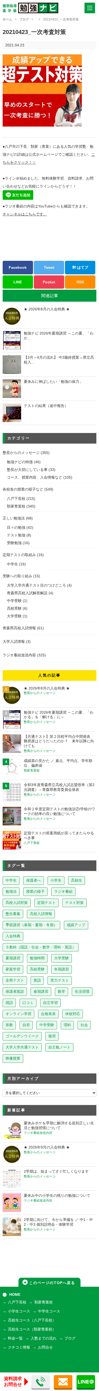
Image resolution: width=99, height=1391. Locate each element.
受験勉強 (14, 543)
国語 (9, 1003)
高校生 (76, 880)
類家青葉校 (16, 506)
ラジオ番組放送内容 (19, 655)
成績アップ (76, 925)
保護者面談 (15, 992)
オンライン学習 (18, 1014)
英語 (37, 980)
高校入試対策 (17, 903)
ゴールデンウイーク (22, 1036)
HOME (14, 1295)
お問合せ (45, 1347)
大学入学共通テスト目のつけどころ (36, 585)
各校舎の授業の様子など (23, 489)
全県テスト (15, 980)
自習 (26, 1025)
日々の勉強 (16, 528)
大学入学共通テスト (22, 1047)
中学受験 (14, 601)
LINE (17, 282)
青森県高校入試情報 (19, 628)
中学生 (12, 564)
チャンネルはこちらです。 (25, 214)
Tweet (49, 267)
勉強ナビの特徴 (20, 462)
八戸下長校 (16, 499)
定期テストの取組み (19, 555)
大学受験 (14, 616)
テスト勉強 (16, 535)
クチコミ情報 (19, 1347)
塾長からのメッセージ (21, 453)
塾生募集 (13, 914)
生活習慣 (82, 992)
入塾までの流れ (43, 1338)
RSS (80, 282)
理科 (67, 1025)
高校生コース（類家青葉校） (32, 1329)
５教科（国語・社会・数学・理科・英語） (41, 947)
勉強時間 (37, 958)
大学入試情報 (14, 642)
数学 (61, 992)
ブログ (24, 19)
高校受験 (14, 608)
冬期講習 (61, 969)
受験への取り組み (17, 576)
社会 (84, 1025)
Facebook (18, 267)
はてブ (82, 267)
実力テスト (59, 980)
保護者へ (33, 880)
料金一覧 (15, 1338)
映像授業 (13, 1058)
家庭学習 (13, 969)
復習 (52, 1036)
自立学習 (50, 1003)
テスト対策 (74, 903)
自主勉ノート (59, 1047)
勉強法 (11, 892)
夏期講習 (13, 958)
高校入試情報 (41, 914)
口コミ (28, 1003)
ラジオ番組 (63, 892)
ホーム (7, 19)
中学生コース (49, 1311)
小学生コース (19, 1311)
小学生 (56, 880)
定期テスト (46, 903)
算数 (9, 1025)
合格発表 (48, 1014)
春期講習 (41, 992)
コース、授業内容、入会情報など (34, 477)
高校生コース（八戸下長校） (32, 1320)
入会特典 (13, 936)
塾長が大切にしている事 (27, 470)
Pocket (49, 282)
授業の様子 (35, 892)
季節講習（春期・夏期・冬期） (31, 925)
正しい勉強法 (14, 518)
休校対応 (72, 1014)
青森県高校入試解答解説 (27, 593)
